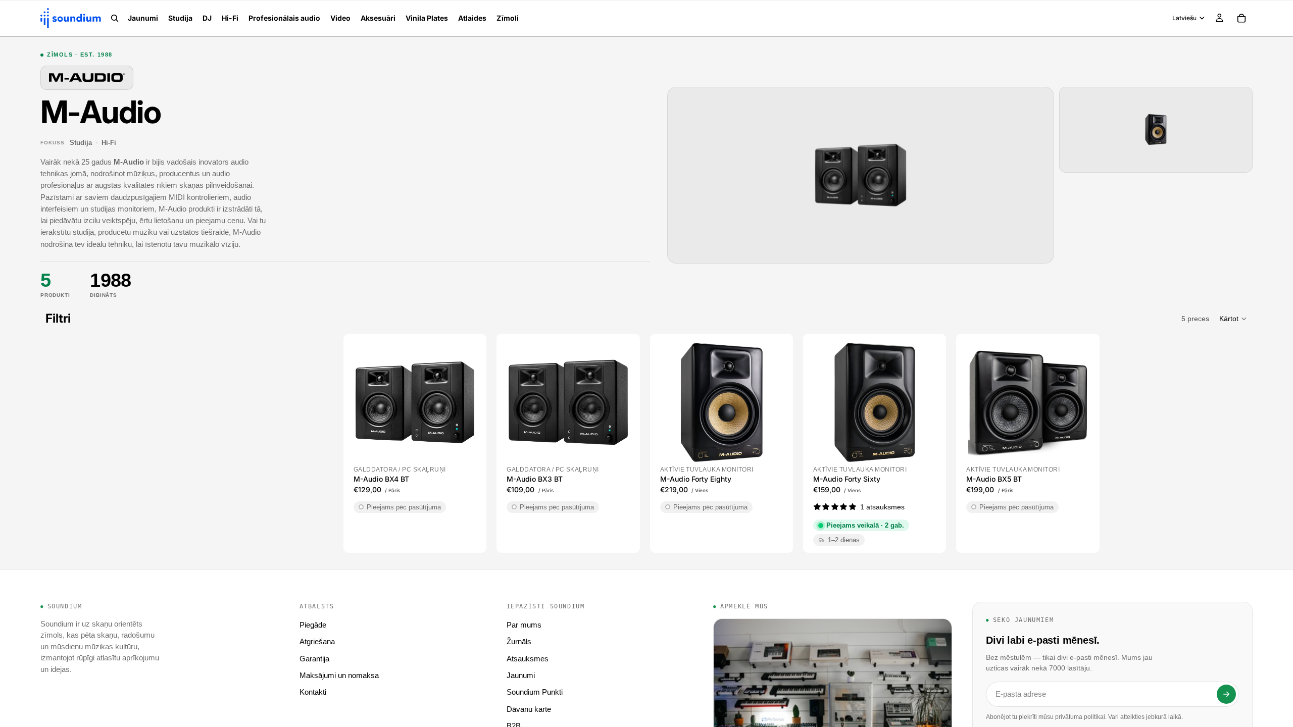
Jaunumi (521, 675)
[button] (1233, 318)
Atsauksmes (528, 658)
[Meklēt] (115, 18)
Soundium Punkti (535, 692)
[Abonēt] (1226, 694)
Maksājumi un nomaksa (339, 675)
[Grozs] (1241, 18)
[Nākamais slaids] (463, 402)
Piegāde (313, 624)
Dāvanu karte (529, 709)
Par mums (524, 624)
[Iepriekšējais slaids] (367, 402)
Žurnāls (519, 641)
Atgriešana (317, 641)
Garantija (314, 658)
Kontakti (313, 692)
